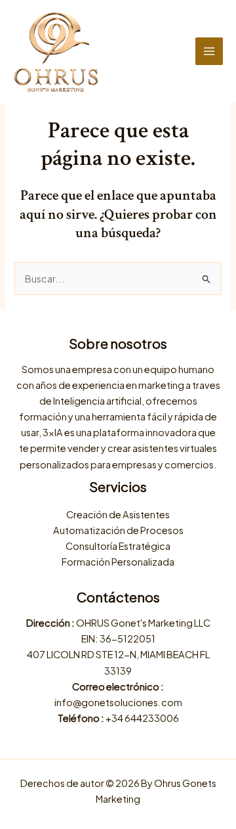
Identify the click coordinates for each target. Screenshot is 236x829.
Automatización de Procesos (118, 530)
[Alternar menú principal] (209, 51)
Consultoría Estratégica (118, 546)
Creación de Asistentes (118, 514)
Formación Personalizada (118, 562)
